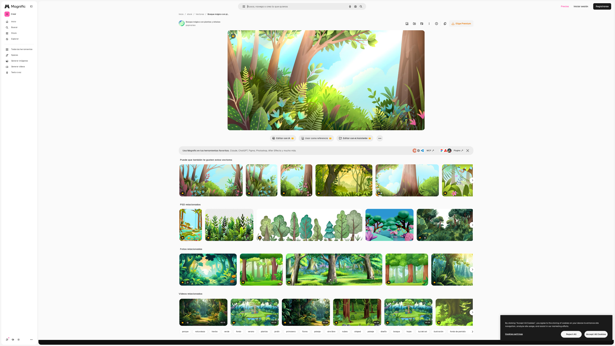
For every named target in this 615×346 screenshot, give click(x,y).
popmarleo (191, 25)
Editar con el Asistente (353, 139)
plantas (264, 331)
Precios (565, 6)
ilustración (438, 331)
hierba (214, 331)
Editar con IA (281, 139)
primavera (290, 331)
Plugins (457, 150)
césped (357, 331)
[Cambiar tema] (18, 339)
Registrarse (602, 6)
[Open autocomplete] (242, 6)
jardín (276, 331)
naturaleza (200, 331)
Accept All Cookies (596, 334)
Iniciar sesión (581, 6)
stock (189, 14)
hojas (409, 331)
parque (185, 331)
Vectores (200, 14)
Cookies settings (514, 334)
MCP (429, 150)
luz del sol (422, 331)
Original (247, 36)
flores (305, 331)
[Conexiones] (7, 339)
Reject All (571, 334)
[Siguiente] (472, 180)
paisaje (317, 331)
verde (226, 331)
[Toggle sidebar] (31, 6)
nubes (345, 331)
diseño (384, 331)
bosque (396, 331)
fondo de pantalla (458, 331)
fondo (238, 331)
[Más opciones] (429, 23)
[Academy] (12, 339)
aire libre (331, 331)
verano (251, 331)
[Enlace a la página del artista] (181, 23)
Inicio (181, 14)
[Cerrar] (468, 150)
